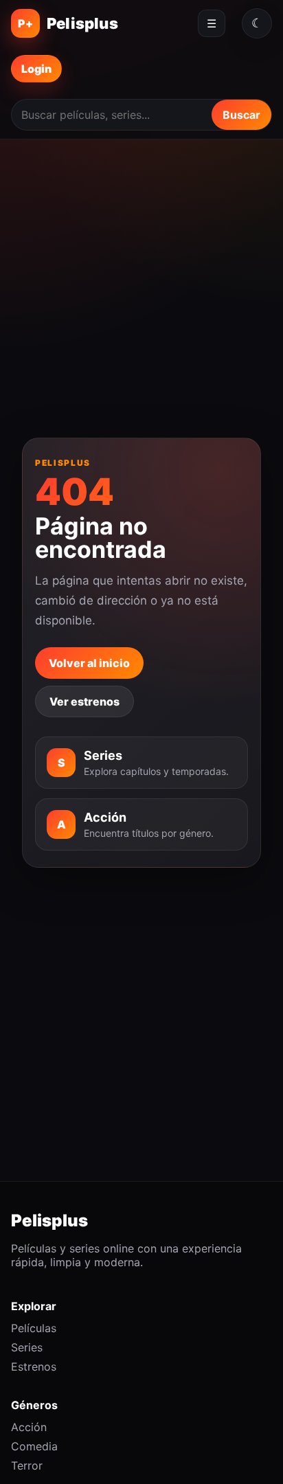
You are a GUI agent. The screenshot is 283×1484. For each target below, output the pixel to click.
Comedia (34, 1446)
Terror (27, 1465)
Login (36, 69)
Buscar (241, 115)
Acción (29, 1427)
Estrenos (33, 1366)
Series (27, 1347)
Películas (33, 1328)
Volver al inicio (89, 663)
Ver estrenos (84, 701)
